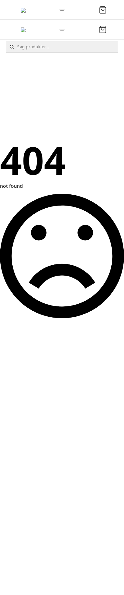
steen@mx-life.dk (28, 448)
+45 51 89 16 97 (26, 441)
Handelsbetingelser (31, 561)
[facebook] (12, 472)
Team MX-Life (24, 554)
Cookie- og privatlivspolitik (39, 568)
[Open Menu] (62, 10)
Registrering (23, 574)
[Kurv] (103, 10)
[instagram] (18, 472)
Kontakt (18, 547)
